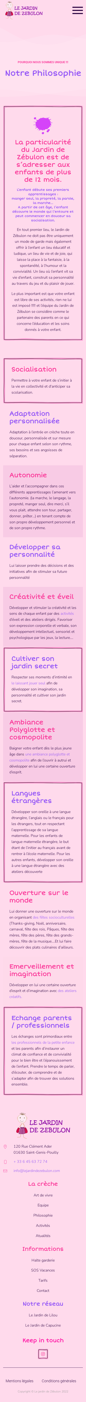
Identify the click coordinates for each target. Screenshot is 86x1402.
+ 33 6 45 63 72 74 (30, 1161)
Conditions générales (59, 1381)
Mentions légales (19, 1381)
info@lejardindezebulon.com (37, 1170)
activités (67, 613)
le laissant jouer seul (28, 683)
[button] (77, 10)
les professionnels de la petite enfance (43, 1042)
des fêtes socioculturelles (54, 917)
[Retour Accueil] (23, 10)
